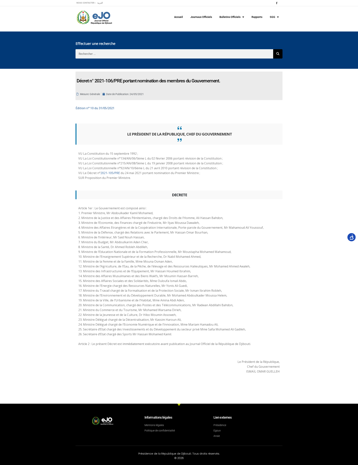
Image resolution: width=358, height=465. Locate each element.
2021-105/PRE (111, 173)
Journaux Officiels (201, 16)
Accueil (178, 16)
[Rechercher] (277, 54)
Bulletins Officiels (230, 16)
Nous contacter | (85, 3)
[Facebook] (276, 3)
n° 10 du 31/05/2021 (95, 108)
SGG (272, 16)
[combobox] (174, 54)
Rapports (257, 16)
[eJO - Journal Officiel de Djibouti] (94, 17)
